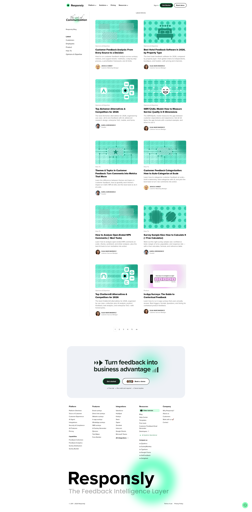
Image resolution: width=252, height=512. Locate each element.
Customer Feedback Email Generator (148, 427)
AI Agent (72, 419)
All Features (73, 428)
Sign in (156, 5)
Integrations (73, 422)
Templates (142, 420)
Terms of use (168, 504)
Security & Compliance (77, 425)
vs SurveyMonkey (145, 446)
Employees (70, 43)
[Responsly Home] (74, 5)
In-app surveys (97, 419)
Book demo (180, 5)
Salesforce (119, 410)
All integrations (121, 438)
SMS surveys (96, 425)
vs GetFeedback (144, 455)
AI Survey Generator (99, 428)
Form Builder (96, 437)
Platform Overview (75, 410)
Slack (118, 419)
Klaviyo (118, 416)
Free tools (142, 423)
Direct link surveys (98, 413)
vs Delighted (143, 458)
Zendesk (119, 425)
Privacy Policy (178, 504)
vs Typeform (143, 449)
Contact (165, 422)
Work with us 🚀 (168, 419)
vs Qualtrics (143, 443)
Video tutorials (148, 410)
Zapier (118, 422)
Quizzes (95, 431)
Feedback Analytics (75, 443)
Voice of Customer (75, 413)
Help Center (143, 417)
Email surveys (97, 410)
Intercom (119, 428)
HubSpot (119, 413)
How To (69, 50)
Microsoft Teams (121, 434)
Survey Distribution (75, 446)
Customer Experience (76, 416)
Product (69, 47)
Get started (111, 381)
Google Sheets (121, 431)
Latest (68, 36)
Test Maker (96, 434)
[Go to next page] (136, 329)
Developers (143, 431)
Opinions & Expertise (74, 54)
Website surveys (97, 416)
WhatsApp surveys (98, 422)
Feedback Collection (76, 440)
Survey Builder (74, 449)
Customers (70, 40)
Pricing (71, 431)
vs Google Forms (145, 452)
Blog (140, 414)
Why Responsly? (168, 410)
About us (166, 413)
